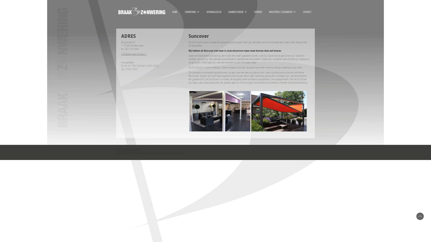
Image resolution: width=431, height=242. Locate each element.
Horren (258, 12)
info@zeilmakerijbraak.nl (133, 54)
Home (174, 12)
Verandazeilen (214, 12)
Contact (307, 12)
